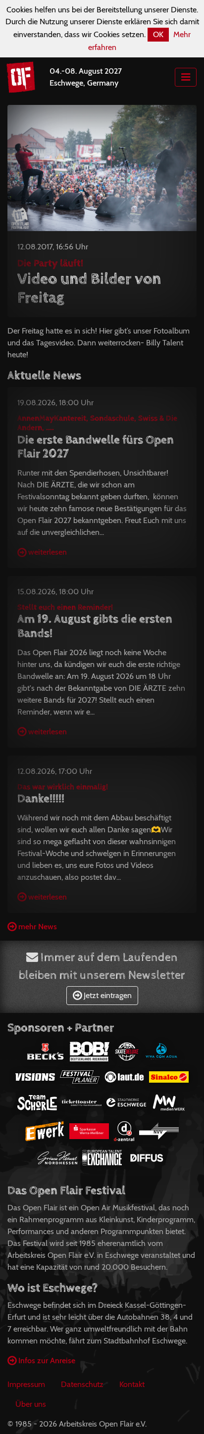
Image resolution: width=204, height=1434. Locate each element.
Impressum (26, 1384)
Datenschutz (82, 1384)
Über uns (30, 1404)
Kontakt (132, 1384)
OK (158, 34)
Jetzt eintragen (107, 995)
